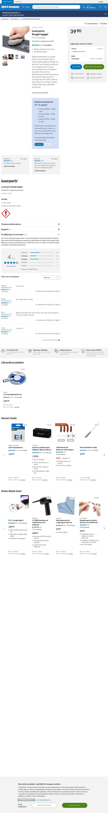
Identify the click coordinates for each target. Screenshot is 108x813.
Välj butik (16, 407)
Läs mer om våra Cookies (26, 800)
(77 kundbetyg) (70, 525)
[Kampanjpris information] (69, 458)
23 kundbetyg (47, 45)
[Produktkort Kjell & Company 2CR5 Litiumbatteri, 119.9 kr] (18, 432)
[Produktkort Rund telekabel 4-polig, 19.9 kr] (89, 432)
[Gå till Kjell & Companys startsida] (11, 7)
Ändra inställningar (22, 805)
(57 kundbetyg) (18, 397)
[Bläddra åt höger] (104, 455)
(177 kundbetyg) (36, 529)
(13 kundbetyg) (47, 452)
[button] (5, 57)
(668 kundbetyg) (84, 527)
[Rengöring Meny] (20, 19)
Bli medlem (39, 144)
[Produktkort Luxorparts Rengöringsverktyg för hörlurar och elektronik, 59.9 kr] (89, 505)
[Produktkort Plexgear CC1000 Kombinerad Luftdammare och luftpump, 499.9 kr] (42, 505)
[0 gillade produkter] (100, 6)
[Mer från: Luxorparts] (9, 182)
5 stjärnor (24, 252)
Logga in (48, 144)
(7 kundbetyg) (94, 450)
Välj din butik (75, 58)
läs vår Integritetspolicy (42, 800)
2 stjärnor (24, 262)
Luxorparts (41, 37)
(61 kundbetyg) (23, 450)
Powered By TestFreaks (49, 340)
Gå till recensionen (9, 166)
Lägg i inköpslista (92, 23)
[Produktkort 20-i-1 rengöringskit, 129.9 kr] (18, 505)
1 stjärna (24, 265)
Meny (27, 7)
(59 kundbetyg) (23, 523)
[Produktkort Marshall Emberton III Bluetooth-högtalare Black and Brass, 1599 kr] (42, 432)
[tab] (8, 1)
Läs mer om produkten (40, 92)
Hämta (78, 67)
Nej (57, 291)
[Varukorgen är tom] (105, 6)
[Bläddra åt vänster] (3, 455)
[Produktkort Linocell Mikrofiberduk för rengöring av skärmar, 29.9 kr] (66, 505)
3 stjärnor (24, 259)
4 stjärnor (24, 256)
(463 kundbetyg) (60, 454)
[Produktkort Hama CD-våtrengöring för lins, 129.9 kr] (14, 378)
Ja (52, 291)
